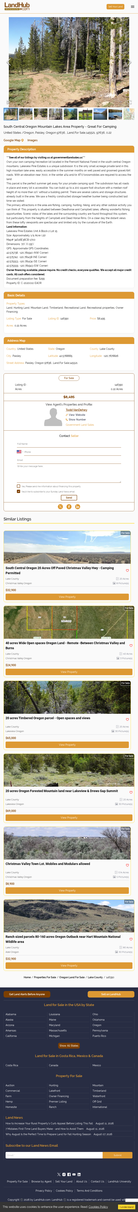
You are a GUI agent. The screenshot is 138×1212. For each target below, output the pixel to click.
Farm (9, 1096)
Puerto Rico (99, 1036)
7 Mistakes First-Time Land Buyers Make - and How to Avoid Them (45, 1128)
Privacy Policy (44, 1190)
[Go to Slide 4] (55, 114)
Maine (52, 1019)
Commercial (13, 1090)
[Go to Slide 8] (115, 114)
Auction (10, 1085)
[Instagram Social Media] (64, 1174)
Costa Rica (12, 1065)
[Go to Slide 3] (40, 114)
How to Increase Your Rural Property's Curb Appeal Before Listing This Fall (49, 1123)
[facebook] (69, 506)
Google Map (12, 140)
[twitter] (60, 506)
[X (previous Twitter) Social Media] (59, 1174)
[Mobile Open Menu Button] (132, 6)
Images (32, 140)
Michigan (54, 1036)
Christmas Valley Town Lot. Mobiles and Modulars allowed (48, 864)
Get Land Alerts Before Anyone (27, 994)
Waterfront (99, 1096)
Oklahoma (99, 1019)
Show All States (69, 1045)
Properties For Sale (45, 977)
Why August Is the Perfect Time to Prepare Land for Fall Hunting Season (48, 1134)
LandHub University (119, 1181)
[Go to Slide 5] (70, 114)
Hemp (9, 1101)
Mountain (98, 1085)
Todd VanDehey (76, 410)
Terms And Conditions (89, 1190)
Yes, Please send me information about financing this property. (51, 486)
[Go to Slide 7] (100, 114)
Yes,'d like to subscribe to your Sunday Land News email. (48, 491)
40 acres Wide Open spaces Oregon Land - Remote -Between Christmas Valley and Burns (65, 645)
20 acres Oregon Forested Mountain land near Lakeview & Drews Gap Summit (62, 791)
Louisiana (54, 1014)
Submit (117, 1155)
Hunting (53, 1085)
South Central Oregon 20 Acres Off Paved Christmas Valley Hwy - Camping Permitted (60, 570)
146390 (110, 977)
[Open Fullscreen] (129, 102)
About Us (81, 1181)
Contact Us (97, 1181)
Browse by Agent (41, 1181)
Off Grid (97, 1101)
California (11, 1036)
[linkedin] (77, 506)
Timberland (99, 1090)
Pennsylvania (100, 1030)
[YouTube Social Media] (74, 1174)
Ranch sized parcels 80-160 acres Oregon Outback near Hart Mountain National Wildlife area (63, 939)
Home (27, 977)
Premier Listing (58, 1101)
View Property (67, 596)
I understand (127, 1207)
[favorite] (127, 570)
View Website (77, 414)
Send (69, 497)
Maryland (54, 1025)
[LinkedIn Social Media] (79, 1174)
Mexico (97, 1065)
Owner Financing (59, 1096)
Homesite (11, 1107)
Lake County (95, 977)
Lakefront (54, 1090)
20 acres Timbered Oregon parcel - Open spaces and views (48, 718)
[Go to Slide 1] (11, 114)
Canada (53, 1065)
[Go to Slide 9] (130, 114)
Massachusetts (58, 1030)
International (100, 1107)
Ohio (95, 1014)
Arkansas (11, 1030)
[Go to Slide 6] (85, 114)
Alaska (9, 1019)
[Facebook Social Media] (69, 1174)
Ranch (52, 1107)
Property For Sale (17, 1181)
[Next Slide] (129, 62)
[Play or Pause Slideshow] (8, 102)
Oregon (97, 1025)
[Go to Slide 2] (26, 114)
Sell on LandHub (111, 994)
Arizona (10, 1025)
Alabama (11, 1014)
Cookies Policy (98, 1207)
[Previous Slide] (9, 62)
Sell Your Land (115, 6)
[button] (69, 62)
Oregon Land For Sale (72, 977)
